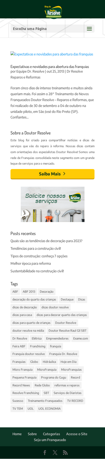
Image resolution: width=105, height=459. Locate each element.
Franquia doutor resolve (28, 354)
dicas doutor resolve (55, 307)
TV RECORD (75, 401)
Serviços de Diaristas (68, 393)
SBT (46, 393)
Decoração (46, 291)
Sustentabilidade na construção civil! (37, 271)
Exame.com (80, 338)
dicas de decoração (24, 307)
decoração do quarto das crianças (34, 299)
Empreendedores (57, 338)
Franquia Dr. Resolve (63, 354)
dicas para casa (22, 315)
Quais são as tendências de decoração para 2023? (46, 241)
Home (17, 434)
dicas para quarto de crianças (31, 323)
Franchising (37, 346)
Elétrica (37, 338)
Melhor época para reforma (30, 263)
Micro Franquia (22, 369)
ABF (15, 291)
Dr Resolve (19, 338)
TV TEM (17, 408)
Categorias (51, 434)
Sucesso (17, 401)
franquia (55, 346)
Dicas (81, 299)
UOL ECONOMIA (49, 408)
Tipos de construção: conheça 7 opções (38, 256)
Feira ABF (18, 346)
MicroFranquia (46, 369)
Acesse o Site (76, 434)
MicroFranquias (71, 369)
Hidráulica (49, 362)
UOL (31, 408)
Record (75, 377)
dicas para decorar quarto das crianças (62, 315)
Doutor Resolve (65, 323)
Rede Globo (42, 385)
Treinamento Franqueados (45, 401)
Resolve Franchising (25, 393)
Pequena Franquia (24, 377)
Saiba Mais (50, 173)
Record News (21, 385)
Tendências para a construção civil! (35, 248)
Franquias (19, 362)
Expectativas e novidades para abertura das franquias (49, 66)
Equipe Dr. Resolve (30, 71)
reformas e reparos (67, 385)
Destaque (67, 299)
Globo (34, 362)
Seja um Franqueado (50, 440)
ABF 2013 (29, 291)
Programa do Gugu (53, 377)
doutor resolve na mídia (28, 330)
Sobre (32, 434)
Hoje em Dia (68, 362)
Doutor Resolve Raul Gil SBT (67, 330)
